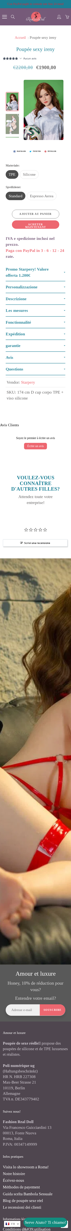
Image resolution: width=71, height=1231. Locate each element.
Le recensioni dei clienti (22, 1207)
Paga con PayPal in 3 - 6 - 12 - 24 (35, 250)
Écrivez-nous (13, 1180)
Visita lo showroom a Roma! (26, 1167)
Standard (15, 196)
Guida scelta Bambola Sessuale (27, 1194)
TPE (12, 174)
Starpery (28, 382)
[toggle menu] (4, 17)
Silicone (29, 174)
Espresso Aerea (41, 196)
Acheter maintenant (35, 226)
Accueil (20, 38)
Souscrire (53, 1010)
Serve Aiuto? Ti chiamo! (45, 1222)
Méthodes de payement (21, 1187)
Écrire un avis (35, 446)
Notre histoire (14, 1174)
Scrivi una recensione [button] (37, 543)
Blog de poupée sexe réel (23, 1201)
